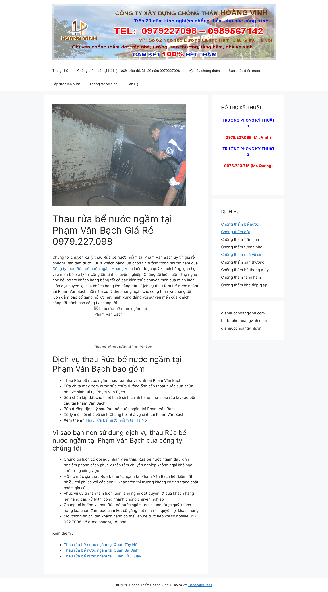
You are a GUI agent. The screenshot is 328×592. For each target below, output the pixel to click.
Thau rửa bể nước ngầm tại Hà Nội (116, 420)
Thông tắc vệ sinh (103, 84)
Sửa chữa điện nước (244, 71)
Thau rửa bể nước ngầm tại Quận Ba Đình (101, 550)
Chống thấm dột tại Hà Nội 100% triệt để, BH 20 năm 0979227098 (128, 71)
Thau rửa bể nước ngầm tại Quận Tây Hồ (100, 544)
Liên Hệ (133, 84)
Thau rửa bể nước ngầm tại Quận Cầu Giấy (102, 556)
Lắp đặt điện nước (66, 84)
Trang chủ (60, 71)
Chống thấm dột (235, 232)
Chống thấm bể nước (240, 224)
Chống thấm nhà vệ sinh (243, 254)
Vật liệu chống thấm (204, 71)
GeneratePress (200, 585)
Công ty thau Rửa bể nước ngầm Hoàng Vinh (92, 268)
